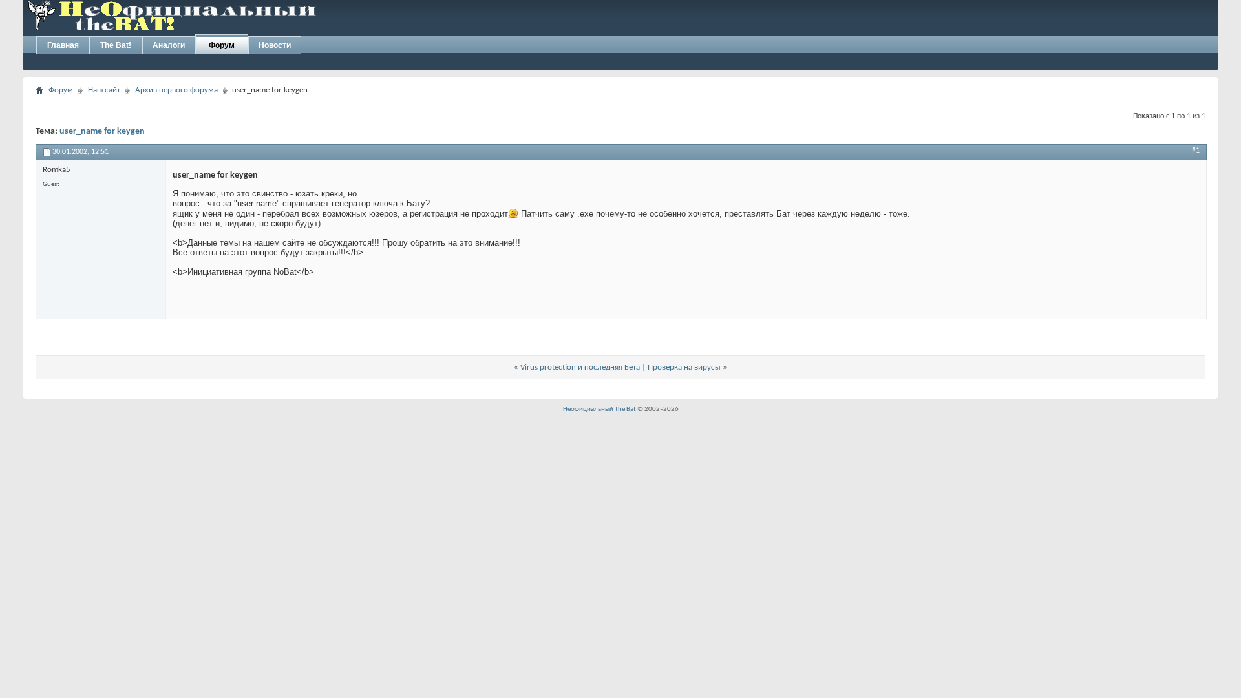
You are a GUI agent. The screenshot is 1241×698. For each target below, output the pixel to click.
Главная (63, 45)
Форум (222, 45)
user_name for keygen (102, 131)
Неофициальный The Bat (599, 409)
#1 (1196, 150)
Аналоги (169, 45)
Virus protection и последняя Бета (580, 367)
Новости (275, 45)
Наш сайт (104, 90)
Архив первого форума (176, 90)
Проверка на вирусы (684, 367)
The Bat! (115, 45)
